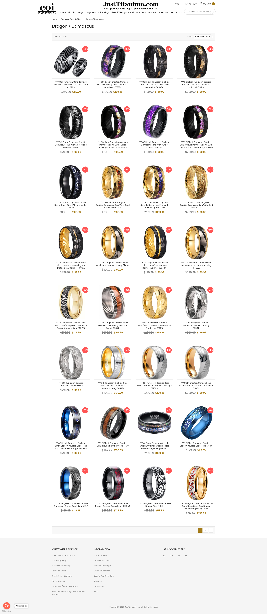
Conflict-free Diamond (62, 576)
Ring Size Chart (59, 570)
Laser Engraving (59, 560)
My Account (191, 4)
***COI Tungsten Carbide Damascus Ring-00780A (71, 384)
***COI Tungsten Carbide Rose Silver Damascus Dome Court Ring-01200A (154, 386)
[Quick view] (85, 74)
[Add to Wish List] (85, 62)
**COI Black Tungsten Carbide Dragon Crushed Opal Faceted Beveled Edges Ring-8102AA (154, 446)
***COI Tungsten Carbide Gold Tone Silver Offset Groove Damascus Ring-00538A (113, 386)
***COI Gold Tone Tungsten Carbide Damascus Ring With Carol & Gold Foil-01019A (113, 205)
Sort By (189, 36)
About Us (98, 581)
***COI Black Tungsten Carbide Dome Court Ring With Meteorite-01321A (71, 205)
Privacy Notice (100, 555)
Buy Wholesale (58, 581)
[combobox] (200, 12)
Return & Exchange (102, 565)
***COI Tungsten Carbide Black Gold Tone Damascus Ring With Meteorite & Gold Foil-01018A (71, 265)
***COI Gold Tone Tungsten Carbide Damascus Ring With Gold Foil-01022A (196, 205)
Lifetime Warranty (102, 570)
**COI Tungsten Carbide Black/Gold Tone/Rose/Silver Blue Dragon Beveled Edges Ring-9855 (196, 506)
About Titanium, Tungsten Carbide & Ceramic (68, 592)
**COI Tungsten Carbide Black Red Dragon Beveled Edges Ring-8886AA (112, 504)
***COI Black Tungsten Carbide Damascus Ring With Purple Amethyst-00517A (154, 145)
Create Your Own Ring (104, 576)
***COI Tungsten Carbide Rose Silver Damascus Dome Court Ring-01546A (196, 386)
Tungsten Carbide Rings (71, 19)
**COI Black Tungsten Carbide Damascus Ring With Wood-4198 (113, 444)
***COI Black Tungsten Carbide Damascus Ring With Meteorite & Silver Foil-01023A (71, 145)
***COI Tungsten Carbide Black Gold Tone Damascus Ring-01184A (112, 264)
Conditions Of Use (102, 560)
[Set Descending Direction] (212, 36)
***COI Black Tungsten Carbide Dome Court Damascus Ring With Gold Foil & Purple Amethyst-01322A (196, 145)
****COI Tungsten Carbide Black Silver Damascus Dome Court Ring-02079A (71, 85)
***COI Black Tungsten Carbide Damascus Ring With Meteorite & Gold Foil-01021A (196, 85)
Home (55, 19)
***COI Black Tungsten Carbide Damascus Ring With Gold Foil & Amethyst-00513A (112, 85)
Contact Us (99, 586)
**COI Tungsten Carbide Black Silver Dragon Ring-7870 (154, 504)
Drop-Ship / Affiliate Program (65, 586)
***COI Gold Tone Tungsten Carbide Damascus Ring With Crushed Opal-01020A (154, 205)
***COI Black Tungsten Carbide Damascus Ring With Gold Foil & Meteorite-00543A (154, 85)
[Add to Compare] (85, 68)
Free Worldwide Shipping (63, 555)
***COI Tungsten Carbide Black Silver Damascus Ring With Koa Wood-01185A (113, 325)
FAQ (95, 591)
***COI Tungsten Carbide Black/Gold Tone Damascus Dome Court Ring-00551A (154, 325)
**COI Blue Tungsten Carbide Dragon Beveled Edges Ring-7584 (196, 444)
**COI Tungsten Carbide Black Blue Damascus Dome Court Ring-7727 (71, 504)
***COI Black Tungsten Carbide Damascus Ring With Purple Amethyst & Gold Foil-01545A (113, 145)
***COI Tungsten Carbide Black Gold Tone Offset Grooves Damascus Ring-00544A (154, 265)
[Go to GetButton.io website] (6, 611)
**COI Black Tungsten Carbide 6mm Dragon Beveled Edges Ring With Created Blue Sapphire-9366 (71, 446)
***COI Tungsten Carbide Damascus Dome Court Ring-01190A (196, 325)
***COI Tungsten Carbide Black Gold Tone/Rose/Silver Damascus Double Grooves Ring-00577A (71, 325)
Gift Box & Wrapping (61, 565)
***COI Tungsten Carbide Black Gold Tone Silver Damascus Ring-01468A (196, 265)
